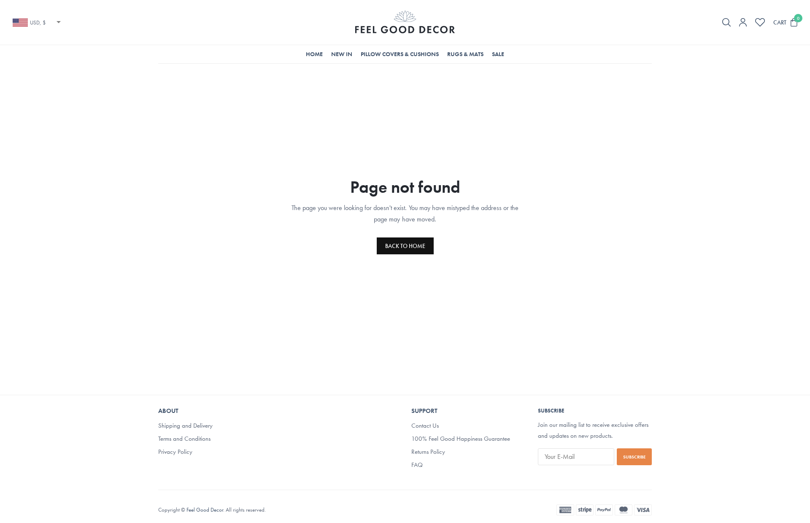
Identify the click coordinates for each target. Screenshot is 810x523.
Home (314, 54)
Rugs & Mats (465, 54)
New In (341, 54)
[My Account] (743, 22)
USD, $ (38, 22)
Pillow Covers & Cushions (400, 54)
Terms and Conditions (184, 438)
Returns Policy (428, 452)
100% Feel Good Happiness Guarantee (460, 438)
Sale (498, 54)
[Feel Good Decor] (405, 22)
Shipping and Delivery (185, 425)
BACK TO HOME (405, 246)
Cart (779, 22)
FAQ (417, 465)
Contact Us (425, 425)
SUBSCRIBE (634, 457)
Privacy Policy (175, 452)
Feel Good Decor (204, 509)
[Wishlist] (760, 22)
